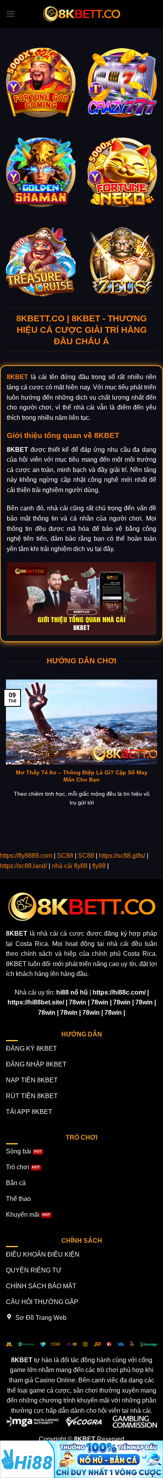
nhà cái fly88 (69, 866)
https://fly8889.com (26, 855)
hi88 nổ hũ (72, 992)
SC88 (65, 855)
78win (77, 1002)
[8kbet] (81, 14)
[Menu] (10, 13)
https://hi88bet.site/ (36, 1002)
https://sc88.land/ (23, 866)
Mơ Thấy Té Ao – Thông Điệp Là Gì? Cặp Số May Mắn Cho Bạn (82, 776)
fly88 (99, 866)
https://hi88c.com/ (119, 992)
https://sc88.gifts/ (122, 855)
